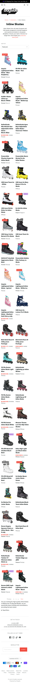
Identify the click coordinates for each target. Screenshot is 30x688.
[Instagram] (13, 637)
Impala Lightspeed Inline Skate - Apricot (7, 286)
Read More (6, 610)
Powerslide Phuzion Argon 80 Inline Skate (7, 158)
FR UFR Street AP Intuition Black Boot (7, 450)
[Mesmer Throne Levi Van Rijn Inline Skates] (22, 413)
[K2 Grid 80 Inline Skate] (22, 199)
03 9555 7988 (15, 623)
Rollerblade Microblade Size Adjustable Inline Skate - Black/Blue (7, 128)
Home (6, 20)
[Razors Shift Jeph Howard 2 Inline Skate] (7, 576)
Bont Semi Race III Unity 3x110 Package (7, 342)
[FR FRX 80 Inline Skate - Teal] (22, 59)
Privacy (12, 674)
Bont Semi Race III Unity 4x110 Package (22, 342)
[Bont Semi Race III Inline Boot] (22, 516)
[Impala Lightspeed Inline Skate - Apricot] (7, 274)
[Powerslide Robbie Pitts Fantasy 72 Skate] (22, 248)
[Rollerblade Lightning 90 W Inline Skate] (22, 385)
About (3, 670)
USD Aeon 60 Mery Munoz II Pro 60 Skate (22, 184)
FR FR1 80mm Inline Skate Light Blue (7, 369)
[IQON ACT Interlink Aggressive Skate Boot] (7, 248)
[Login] (24, 5)
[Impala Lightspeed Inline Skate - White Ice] (22, 274)
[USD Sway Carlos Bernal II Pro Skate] (7, 224)
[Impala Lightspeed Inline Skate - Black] (22, 576)
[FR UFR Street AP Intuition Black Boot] (7, 439)
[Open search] (4, 5)
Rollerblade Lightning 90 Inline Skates (22, 369)
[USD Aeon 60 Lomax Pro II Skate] (22, 300)
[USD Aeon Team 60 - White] (7, 173)
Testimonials (11, 672)
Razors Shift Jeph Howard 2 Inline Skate (7, 587)
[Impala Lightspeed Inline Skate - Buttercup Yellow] (22, 87)
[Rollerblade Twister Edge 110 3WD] (22, 546)
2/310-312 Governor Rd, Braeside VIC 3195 (15, 626)
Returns (24, 672)
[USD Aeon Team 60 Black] (22, 224)
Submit (23, 649)
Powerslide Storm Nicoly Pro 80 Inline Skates (22, 158)
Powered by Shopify (15, 681)
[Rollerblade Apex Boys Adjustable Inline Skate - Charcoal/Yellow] (22, 115)
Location (25, 670)
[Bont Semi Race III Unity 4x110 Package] (22, 330)
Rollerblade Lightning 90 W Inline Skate (21, 397)
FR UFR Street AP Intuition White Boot (7, 478)
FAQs (5, 672)
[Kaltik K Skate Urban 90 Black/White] (7, 87)
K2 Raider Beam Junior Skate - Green (21, 478)
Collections (13, 20)
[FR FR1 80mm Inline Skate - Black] (7, 385)
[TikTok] (17, 637)
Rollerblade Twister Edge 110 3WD (21, 558)
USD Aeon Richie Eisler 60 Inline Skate (7, 210)
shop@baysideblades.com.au (15, 624)
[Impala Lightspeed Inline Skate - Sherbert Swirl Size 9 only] (7, 300)
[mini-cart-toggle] (27, 5)
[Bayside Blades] (9, 12)
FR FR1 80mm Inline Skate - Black (6, 397)
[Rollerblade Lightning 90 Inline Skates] (22, 358)
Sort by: (3, 43)
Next (22, 599)
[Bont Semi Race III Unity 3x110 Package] (7, 330)
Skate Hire (18, 670)
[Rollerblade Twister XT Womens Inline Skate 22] (7, 546)
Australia (14, 658)
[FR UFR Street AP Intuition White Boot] (7, 467)
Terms (18, 674)
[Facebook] (10, 637)
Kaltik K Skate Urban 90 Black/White (6, 98)
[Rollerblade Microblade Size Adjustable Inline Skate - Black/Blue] (7, 115)
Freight (18, 672)
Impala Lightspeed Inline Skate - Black (22, 587)
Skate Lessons (10, 670)
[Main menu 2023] (2, 5)
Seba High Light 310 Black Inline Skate (21, 450)
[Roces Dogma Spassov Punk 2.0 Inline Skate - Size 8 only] (7, 516)
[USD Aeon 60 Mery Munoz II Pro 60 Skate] (22, 173)
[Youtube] (20, 637)
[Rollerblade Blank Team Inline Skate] (22, 492)
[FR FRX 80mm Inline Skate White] (7, 413)
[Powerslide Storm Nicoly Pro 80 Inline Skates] (22, 147)
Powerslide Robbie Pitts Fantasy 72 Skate (22, 260)
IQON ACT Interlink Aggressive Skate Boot (7, 260)
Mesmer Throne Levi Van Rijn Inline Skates (22, 424)
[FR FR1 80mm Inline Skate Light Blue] (7, 358)
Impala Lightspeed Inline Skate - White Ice (22, 286)
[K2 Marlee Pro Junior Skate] (7, 492)
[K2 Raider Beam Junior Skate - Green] (22, 467)
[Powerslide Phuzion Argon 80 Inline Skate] (7, 147)
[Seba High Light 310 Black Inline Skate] (22, 439)
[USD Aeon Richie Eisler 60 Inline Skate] (7, 199)
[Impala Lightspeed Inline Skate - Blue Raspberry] (7, 59)
